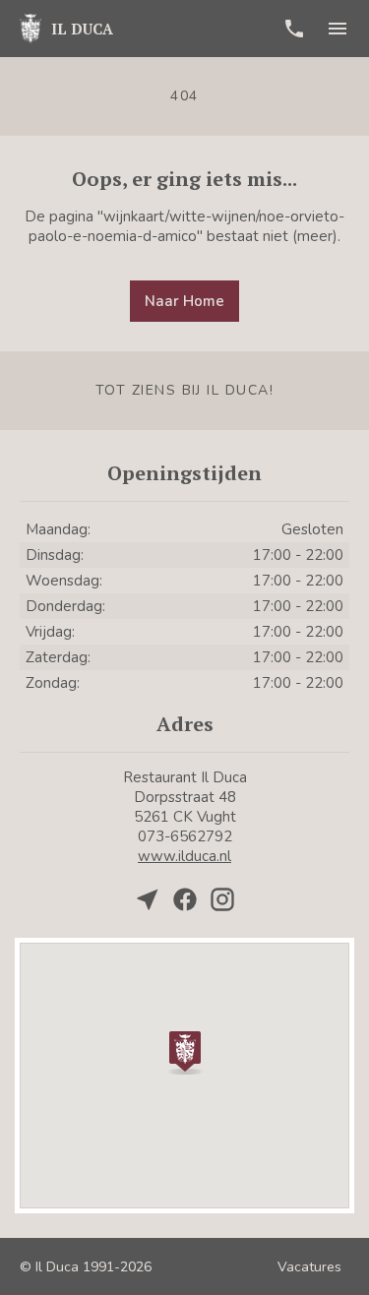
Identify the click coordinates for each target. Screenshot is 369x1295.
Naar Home (184, 301)
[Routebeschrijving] (147, 899)
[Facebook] (185, 899)
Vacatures (309, 1267)
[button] (185, 1050)
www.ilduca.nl (184, 856)
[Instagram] (222, 899)
